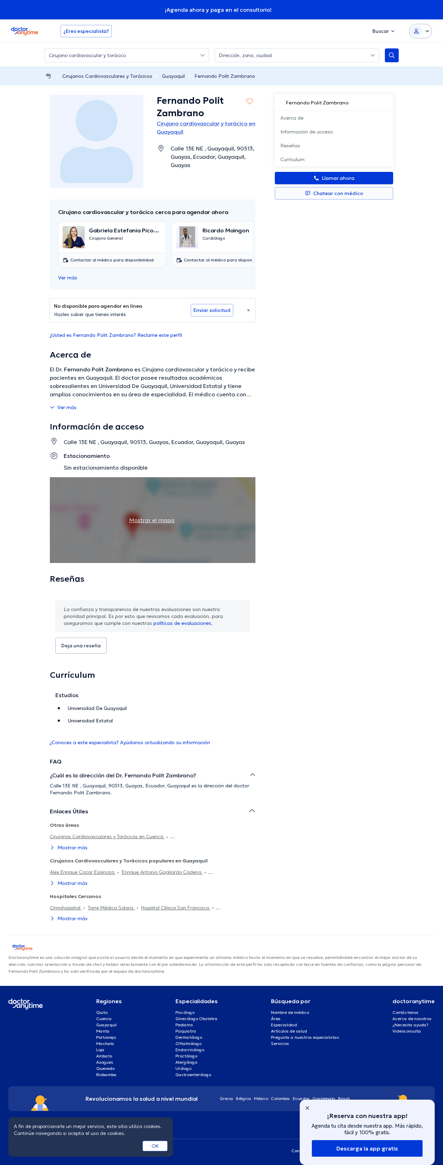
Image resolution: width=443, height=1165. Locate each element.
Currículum (292, 159)
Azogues (104, 1062)
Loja (100, 1049)
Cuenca (104, 1018)
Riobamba (106, 1074)
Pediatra (184, 1024)
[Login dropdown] (420, 31)
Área (276, 1018)
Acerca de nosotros (412, 1018)
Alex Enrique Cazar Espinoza (83, 872)
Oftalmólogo (188, 1043)
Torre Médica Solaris (111, 908)
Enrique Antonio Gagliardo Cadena (162, 872)
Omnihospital (66, 908)
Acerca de (292, 118)
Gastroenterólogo (193, 1074)
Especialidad (284, 1024)
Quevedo (105, 1068)
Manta (103, 1031)
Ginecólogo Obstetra (196, 1018)
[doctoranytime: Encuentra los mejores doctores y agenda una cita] (48, 76)
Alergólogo (186, 1062)
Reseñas (290, 145)
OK (155, 1146)
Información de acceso (306, 132)
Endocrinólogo (189, 1049)
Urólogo (183, 1068)
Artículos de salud (289, 1031)
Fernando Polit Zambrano (225, 76)
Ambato (104, 1055)
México (261, 1098)
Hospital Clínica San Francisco (175, 908)
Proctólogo (186, 1055)
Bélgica (243, 1098)
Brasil (344, 1098)
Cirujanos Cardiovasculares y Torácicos (107, 76)
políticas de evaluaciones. (183, 623)
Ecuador (301, 1098)
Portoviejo (106, 1037)
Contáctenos (405, 1012)
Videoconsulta (406, 1031)
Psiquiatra (185, 1031)
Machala (105, 1043)
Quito (102, 1012)
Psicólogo (185, 1012)
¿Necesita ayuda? (410, 1024)
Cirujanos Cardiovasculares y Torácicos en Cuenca (107, 836)
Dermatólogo (188, 1037)
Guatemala (324, 1098)
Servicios (280, 1043)
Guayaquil (173, 76)
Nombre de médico (290, 1012)
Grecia (226, 1098)
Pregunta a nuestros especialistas (305, 1037)
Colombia (280, 1098)
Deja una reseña (81, 645)
